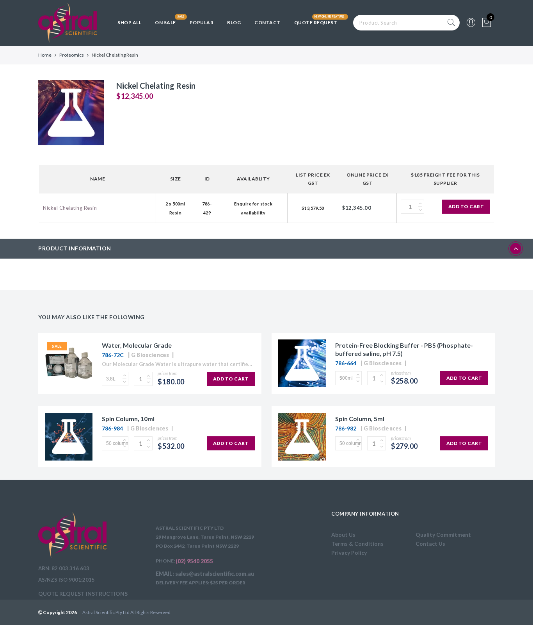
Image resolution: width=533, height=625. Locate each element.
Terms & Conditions (357, 543)
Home (45, 55)
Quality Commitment (443, 534)
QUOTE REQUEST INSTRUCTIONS (83, 593)
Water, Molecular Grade (137, 345)
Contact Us (430, 543)
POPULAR (202, 22)
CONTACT (267, 22)
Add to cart (466, 206)
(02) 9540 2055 (194, 561)
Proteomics (71, 55)
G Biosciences (150, 355)
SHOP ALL (129, 22)
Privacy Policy (349, 552)
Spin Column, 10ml (128, 418)
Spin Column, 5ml (359, 418)
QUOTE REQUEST (316, 22)
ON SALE (165, 22)
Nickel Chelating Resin (70, 208)
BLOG (234, 22)
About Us (343, 534)
